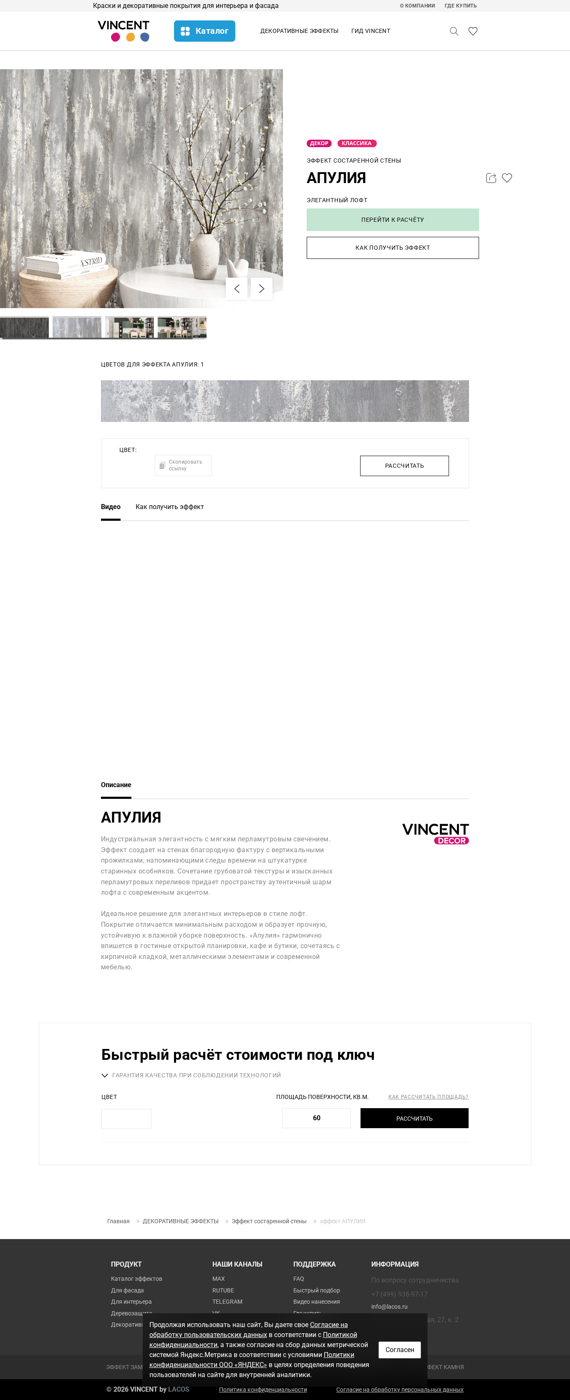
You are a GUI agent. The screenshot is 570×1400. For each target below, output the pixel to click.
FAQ (298, 1278)
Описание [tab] (116, 785)
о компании (417, 6)
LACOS (178, 1389)
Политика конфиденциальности (263, 1389)
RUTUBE (223, 1290)
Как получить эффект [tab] (170, 507)
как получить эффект (393, 247)
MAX (218, 1278)
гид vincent (370, 31)
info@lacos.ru (389, 1306)
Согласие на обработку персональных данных (400, 1389)
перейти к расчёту (392, 219)
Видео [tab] (111, 507)
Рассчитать (414, 1118)
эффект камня (441, 1367)
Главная (118, 1221)
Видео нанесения (316, 1301)
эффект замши (129, 1367)
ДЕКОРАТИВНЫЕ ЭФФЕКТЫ (181, 1221)
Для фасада (127, 1290)
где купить (461, 6)
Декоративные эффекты (299, 31)
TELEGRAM (227, 1301)
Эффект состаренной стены (269, 1221)
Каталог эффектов (136, 1278)
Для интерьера (131, 1301)
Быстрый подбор (316, 1290)
